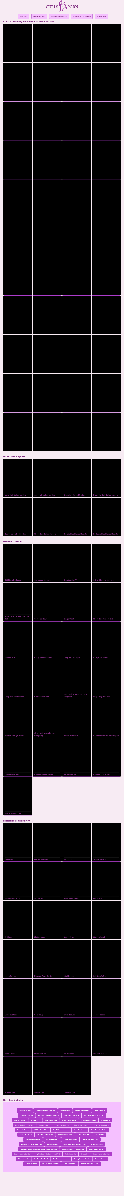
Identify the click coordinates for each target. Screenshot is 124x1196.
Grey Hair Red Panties (33, 1139)
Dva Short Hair (65, 1110)
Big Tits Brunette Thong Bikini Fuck (48, 1154)
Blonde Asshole (23, 1159)
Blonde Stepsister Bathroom (45, 1110)
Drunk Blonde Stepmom (61, 1130)
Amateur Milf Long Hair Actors (31, 1144)
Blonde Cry (84, 1154)
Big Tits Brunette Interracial (94, 1115)
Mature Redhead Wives (101, 1125)
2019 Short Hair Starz (41, 1130)
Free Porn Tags (39, 16)
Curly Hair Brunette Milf (90, 1139)
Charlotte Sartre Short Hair (24, 1125)
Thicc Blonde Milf (83, 1135)
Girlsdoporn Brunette (71, 1115)
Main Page (23, 16)
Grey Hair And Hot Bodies (89, 1164)
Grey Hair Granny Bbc (88, 1120)
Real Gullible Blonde (81, 1125)
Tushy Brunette (99, 1110)
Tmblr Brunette (70, 1154)
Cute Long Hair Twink (41, 1159)
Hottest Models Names (82, 16)
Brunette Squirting (70, 1139)
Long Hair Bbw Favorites (50, 1164)
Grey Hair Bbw (99, 1135)
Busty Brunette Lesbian (22, 1154)
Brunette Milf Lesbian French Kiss (74, 1144)
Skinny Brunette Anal (69, 1120)
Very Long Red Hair (70, 1164)
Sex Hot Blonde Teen (82, 1110)
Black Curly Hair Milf (62, 1125)
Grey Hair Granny (23, 1130)
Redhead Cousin (100, 1159)
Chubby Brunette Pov (96, 1149)
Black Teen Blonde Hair (99, 1130)
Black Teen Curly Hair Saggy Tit (48, 1115)
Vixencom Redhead (52, 1139)
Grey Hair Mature (25, 1110)
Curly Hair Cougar (20, 1120)
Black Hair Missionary (65, 1135)
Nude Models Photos (59, 16)
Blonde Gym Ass (52, 1144)
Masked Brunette (97, 1144)
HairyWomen (101, 16)
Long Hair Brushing (26, 1115)
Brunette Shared (44, 1125)
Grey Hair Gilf (35, 1120)
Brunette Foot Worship (45, 1135)
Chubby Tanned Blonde (82, 1159)
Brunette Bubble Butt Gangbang (73, 1149)
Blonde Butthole (31, 1164)
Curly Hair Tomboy (26, 1135)
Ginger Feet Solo (51, 1120)
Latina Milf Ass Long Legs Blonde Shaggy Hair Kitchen (39, 1149)
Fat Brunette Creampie (61, 1159)
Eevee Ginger (105, 1120)
